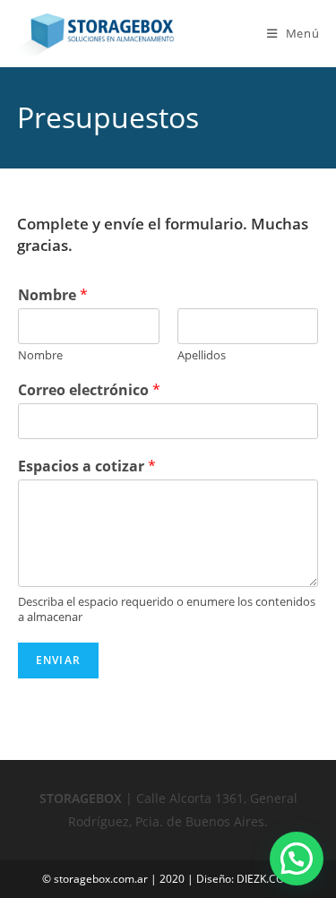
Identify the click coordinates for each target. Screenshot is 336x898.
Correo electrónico (89, 390)
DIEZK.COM (265, 878)
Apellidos (201, 355)
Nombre (53, 295)
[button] (296, 858)
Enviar (58, 660)
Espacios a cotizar (87, 466)
